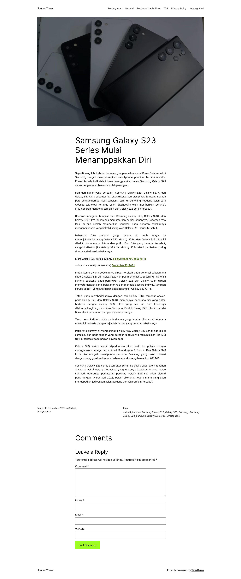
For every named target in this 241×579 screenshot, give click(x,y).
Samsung (183, 412)
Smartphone (173, 415)
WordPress (197, 570)
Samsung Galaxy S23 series (150, 415)
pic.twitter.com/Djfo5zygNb (129, 258)
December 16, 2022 (123, 265)
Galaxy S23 (171, 412)
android (127, 412)
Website (80, 528)
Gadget (72, 408)
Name (79, 500)
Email (79, 514)
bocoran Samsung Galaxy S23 (148, 412)
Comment (82, 466)
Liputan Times (45, 8)
